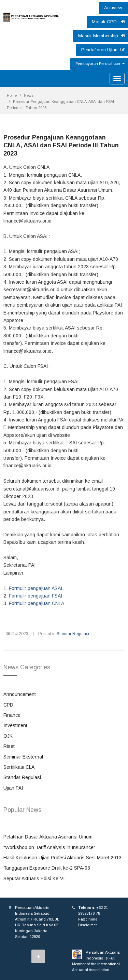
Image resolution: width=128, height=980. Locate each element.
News (28, 95)
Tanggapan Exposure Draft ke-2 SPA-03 (46, 868)
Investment (15, 725)
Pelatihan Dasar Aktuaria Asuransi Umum (48, 837)
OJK (8, 736)
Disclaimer (87, 925)
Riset (9, 746)
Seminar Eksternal (23, 757)
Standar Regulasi (73, 633)
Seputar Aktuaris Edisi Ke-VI (34, 878)
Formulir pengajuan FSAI (35, 596)
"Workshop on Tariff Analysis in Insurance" (49, 847)
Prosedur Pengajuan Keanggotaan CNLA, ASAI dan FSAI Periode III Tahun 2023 (61, 145)
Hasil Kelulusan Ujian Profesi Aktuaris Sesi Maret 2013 (62, 857)
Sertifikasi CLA (18, 767)
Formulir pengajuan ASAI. (36, 588)
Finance (11, 715)
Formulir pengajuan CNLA (36, 603)
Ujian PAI (13, 788)
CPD (8, 705)
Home (12, 95)
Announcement (19, 694)
